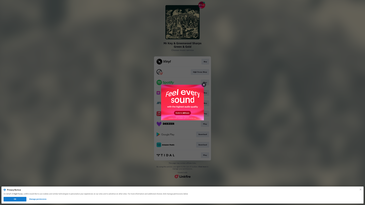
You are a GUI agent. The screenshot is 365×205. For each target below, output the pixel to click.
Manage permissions (37, 199)
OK (15, 199)
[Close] (360, 189)
